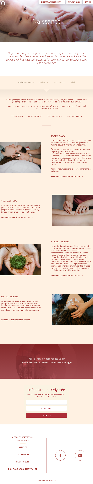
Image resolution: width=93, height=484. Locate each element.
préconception (32, 99)
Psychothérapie (54, 116)
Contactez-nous (29, 362)
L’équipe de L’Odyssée (19, 53)
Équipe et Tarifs (23, 440)
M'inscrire (47, 415)
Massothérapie (74, 116)
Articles (22, 447)
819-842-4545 (74, 2)
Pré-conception (26, 82)
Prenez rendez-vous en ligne (57, 362)
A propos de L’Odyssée (22, 437)
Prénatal (44, 82)
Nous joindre (22, 462)
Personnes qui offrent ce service (66, 176)
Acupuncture (35, 116)
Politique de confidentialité (22, 469)
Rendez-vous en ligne (51, 2)
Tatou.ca (52, 480)
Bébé (73, 82)
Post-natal (60, 82)
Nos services (23, 454)
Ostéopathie (17, 116)
